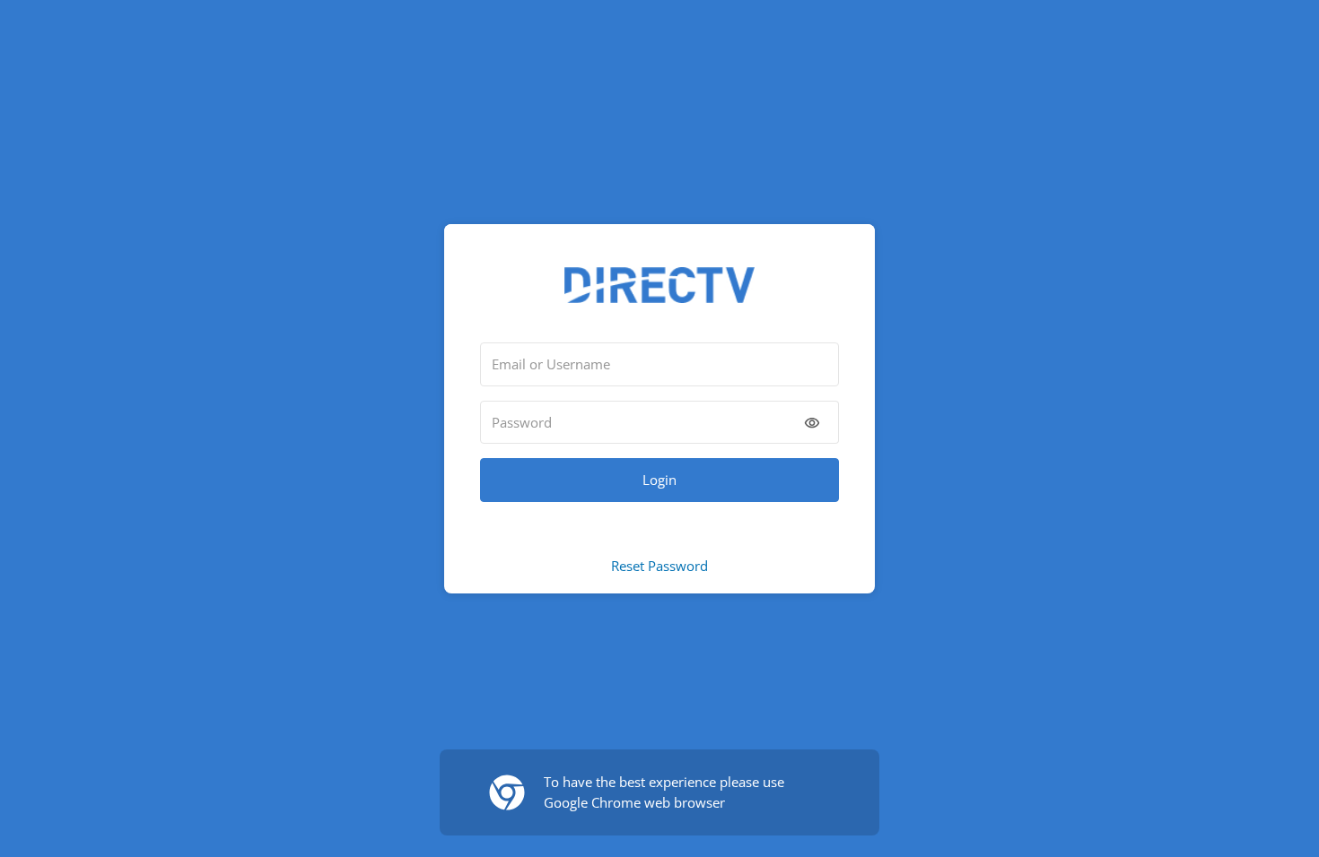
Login (659, 480)
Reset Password (659, 566)
